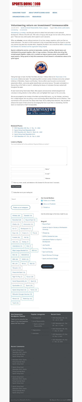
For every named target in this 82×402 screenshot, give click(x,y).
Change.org (45, 233)
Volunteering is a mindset (18, 32)
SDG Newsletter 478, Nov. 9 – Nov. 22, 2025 (60, 341)
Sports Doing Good (19, 290)
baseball (28, 215)
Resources (36, 17)
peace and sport (18, 272)
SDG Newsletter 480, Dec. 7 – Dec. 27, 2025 (60, 330)
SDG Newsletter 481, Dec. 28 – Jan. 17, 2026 (60, 324)
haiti (15, 242)
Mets (56, 28)
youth (15, 303)
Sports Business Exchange (50, 255)
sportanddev (17, 285)
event (25, 233)
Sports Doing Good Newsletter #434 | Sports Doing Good (19, 379)
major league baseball (20, 250)
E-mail (47, 174)
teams (68, 28)
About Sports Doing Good (39, 13)
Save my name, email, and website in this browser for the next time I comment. (36, 182)
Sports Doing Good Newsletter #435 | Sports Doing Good (19, 369)
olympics (16, 268)
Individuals (35, 333)
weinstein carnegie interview (22, 294)
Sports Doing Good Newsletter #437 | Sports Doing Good (19, 352)
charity (15, 224)
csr (14, 228)
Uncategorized (36, 318)
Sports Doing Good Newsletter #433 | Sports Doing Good (19, 388)
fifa (35, 233)
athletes (16, 215)
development (26, 228)
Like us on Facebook (49, 204)
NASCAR (25, 255)
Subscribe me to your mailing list (22, 192)
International (17, 246)
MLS (14, 255)
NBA (15, 259)
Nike (32, 264)
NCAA (25, 259)
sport (33, 281)
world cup (27, 298)
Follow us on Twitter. (49, 200)
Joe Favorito (46, 245)
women (15, 298)
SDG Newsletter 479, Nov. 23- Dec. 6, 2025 (60, 335)
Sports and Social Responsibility (29, 28)
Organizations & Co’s (20, 17)
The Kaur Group (47, 248)
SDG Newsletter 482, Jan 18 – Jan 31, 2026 (59, 319)
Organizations (36, 330)
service (60, 28)
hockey (25, 242)
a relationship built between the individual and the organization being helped (41, 45)
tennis (33, 290)
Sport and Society (47, 252)
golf (26, 237)
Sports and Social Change (50, 258)
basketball (16, 220)
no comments (23, 30)
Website (47, 178)
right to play (17, 277)
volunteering (14, 30)
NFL (15, 264)
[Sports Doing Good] (26, 5)
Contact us (46, 207)
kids (28, 246)
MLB (34, 250)
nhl (24, 264)
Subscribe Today (19, 13)
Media (55, 13)
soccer (29, 277)
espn (15, 233)
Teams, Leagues (43, 28)
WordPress (28, 400)
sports (64, 28)
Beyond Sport (30, 220)
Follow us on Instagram (20, 207)
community (28, 224)
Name (47, 169)
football (16, 237)
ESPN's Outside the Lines (50, 236)
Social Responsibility (19, 281)
